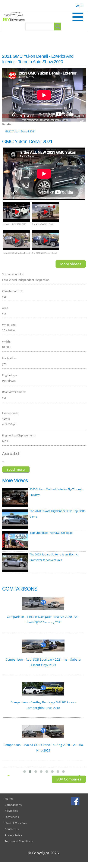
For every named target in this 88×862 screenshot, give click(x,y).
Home (9, 798)
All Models (11, 811)
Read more (18, 469)
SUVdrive (15, 17)
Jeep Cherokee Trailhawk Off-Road (51, 533)
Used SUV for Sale (16, 823)
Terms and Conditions (19, 841)
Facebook (75, 801)
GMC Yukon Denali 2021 (20, 131)
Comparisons (13, 805)
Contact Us (12, 829)
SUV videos (12, 817)
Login (79, 5)
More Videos (70, 263)
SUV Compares (68, 779)
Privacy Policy (13, 835)
